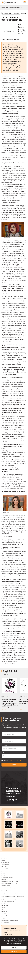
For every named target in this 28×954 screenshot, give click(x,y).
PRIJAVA (14, 764)
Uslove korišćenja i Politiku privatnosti (13, 761)
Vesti (3, 696)
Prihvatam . (13, 761)
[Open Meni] (25, 3)
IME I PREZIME (4, 730)
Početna (3, 7)
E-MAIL (3, 738)
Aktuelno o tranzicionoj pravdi (10, 13)
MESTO (3, 752)
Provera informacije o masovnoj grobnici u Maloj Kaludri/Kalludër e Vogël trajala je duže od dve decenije (9, 703)
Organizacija (4, 745)
